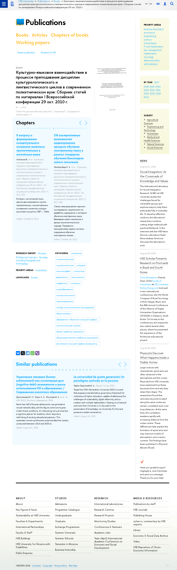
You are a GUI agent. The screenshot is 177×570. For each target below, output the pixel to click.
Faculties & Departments (29, 521)
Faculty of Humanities (150, 282)
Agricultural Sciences (151, 121)
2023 (146, 90)
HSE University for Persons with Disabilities (33, 545)
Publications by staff (144, 504)
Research (101, 498)
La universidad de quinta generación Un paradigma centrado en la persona (99, 378)
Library (137, 530)
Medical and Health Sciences (152, 138)
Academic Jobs (102, 532)
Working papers (33, 42)
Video (136, 541)
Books (22, 35)
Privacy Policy (60, 565)
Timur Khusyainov (148, 277)
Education (42, 253)
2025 (152, 86)
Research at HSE (48, 52)
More (146, 96)
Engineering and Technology (153, 128)
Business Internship (65, 549)
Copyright (48, 565)
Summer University (65, 532)
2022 (152, 90)
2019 (152, 93)
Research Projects (104, 515)
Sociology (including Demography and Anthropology (32, 260)
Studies (61, 498)
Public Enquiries (24, 553)
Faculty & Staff (24, 532)
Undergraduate (63, 515)
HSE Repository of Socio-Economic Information (147, 548)
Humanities (152, 133)
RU (146, 4)
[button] (50, 128)
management (154, 49)
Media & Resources (147, 498)
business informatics (154, 29)
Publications (45, 22)
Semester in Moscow (66, 544)
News (143, 161)
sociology (148, 56)
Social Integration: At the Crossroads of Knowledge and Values (154, 176)
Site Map (73, 565)
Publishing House (142, 515)
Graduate (60, 521)
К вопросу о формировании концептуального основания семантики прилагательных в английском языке (30, 144)
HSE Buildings (23, 538)
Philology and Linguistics (27, 257)
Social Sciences (155, 147)
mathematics (150, 53)
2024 (158, 86)
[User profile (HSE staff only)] (164, 4)
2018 (158, 93)
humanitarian (150, 43)
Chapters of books (69, 35)
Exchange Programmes (67, 527)
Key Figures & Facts (26, 509)
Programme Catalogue (67, 509)
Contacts (36, 565)
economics (149, 32)
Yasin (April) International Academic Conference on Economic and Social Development (108, 543)
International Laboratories (108, 504)
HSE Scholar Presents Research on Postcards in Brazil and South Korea (154, 265)
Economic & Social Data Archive (150, 535)
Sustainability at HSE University (33, 515)
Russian (34, 277)
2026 (146, 86)
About (21, 498)
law (145, 49)
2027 (156, 82)
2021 (158, 90)
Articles (39, 35)
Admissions (61, 504)
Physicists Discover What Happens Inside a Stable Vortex (154, 357)
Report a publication (26, 52)
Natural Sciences (155, 144)
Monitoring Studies (104, 521)
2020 (146, 93)
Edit (167, 565)
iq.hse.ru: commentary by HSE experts (149, 523)
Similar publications (36, 364)
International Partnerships (30, 527)
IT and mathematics (153, 46)
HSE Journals (140, 509)
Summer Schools (64, 538)
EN (151, 4)
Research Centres (104, 509)
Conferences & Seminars (108, 527)
